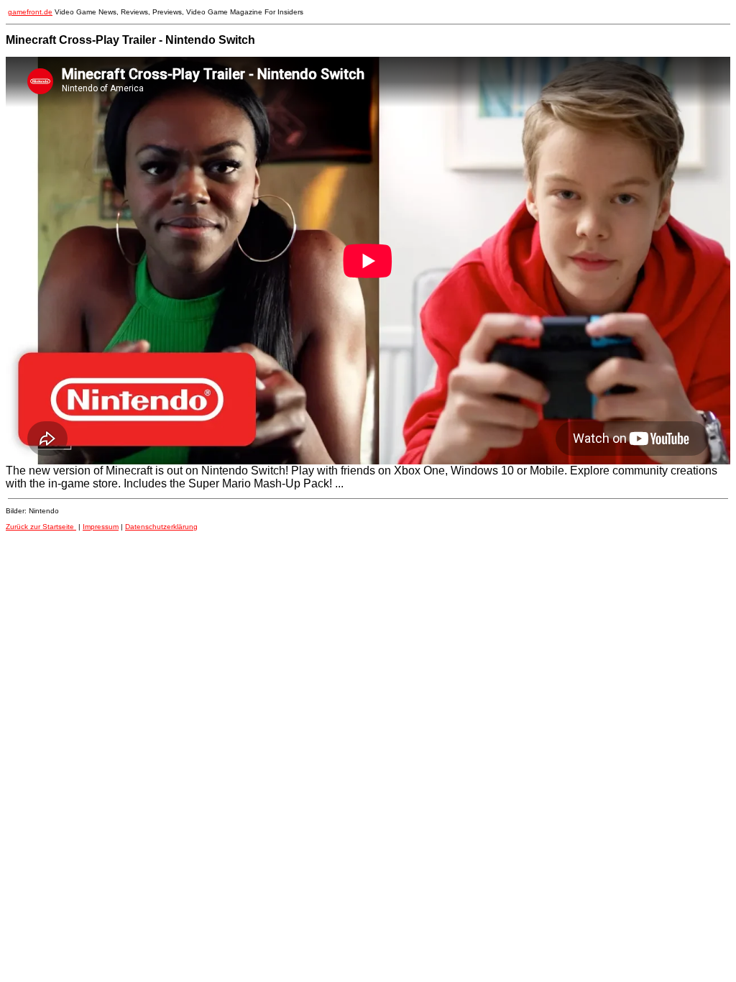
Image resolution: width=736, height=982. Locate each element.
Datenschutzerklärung (161, 527)
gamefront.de (30, 12)
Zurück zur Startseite (41, 527)
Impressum (101, 527)
